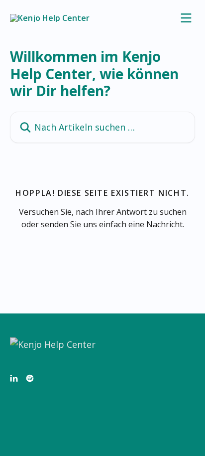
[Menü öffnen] (186, 18)
